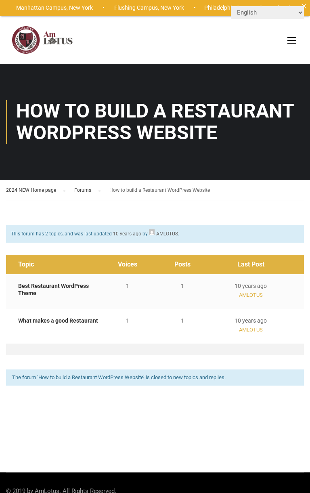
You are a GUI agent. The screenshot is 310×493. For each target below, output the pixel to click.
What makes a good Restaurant (58, 320)
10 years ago (127, 234)
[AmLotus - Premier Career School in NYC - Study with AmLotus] (43, 44)
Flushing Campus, (136, 7)
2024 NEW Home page (31, 190)
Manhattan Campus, (42, 7)
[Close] (304, 6)
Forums (82, 190)
